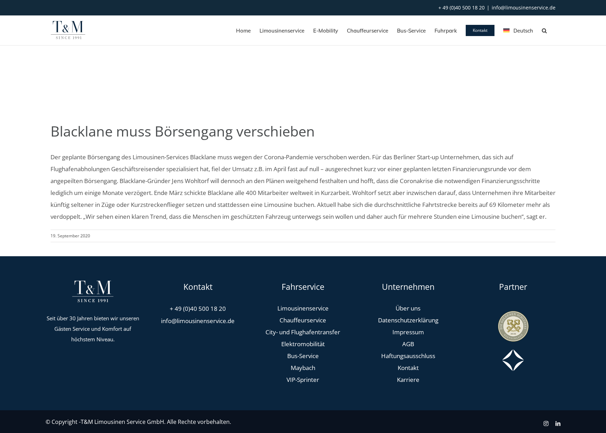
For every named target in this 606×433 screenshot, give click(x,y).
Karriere (408, 380)
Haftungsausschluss (408, 356)
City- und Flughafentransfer (302, 332)
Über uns (408, 308)
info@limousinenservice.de (524, 7)
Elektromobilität (303, 344)
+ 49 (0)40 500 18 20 (461, 7)
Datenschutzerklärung (408, 320)
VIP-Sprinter (303, 380)
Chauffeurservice (303, 320)
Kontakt (408, 368)
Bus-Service (303, 356)
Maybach (303, 368)
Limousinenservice (303, 308)
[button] (544, 30)
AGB (408, 344)
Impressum (408, 332)
